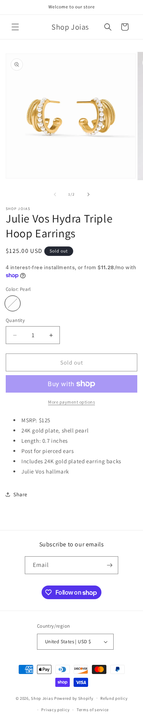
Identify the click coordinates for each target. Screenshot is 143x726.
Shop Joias (42, 698)
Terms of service (93, 709)
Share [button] (20, 494)
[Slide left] (55, 194)
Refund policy (113, 698)
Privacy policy (55, 709)
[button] (15, 27)
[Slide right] (88, 194)
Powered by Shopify (73, 698)
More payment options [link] (71, 402)
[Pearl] (12, 303)
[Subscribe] (109, 565)
